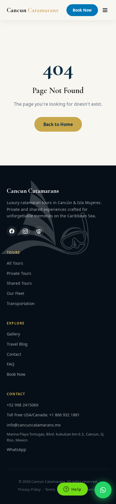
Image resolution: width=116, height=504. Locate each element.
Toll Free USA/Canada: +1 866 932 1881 (43, 414)
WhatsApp (16, 449)
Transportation (21, 303)
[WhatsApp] (103, 489)
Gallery (13, 334)
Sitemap (91, 489)
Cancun (32, 10)
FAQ (10, 364)
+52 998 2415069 (22, 405)
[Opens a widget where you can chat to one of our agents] (72, 490)
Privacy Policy (29, 489)
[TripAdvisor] (39, 231)
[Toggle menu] (105, 10)
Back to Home (58, 124)
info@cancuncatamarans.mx (34, 425)
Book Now (82, 10)
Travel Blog (17, 344)
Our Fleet (15, 293)
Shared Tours (19, 283)
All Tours (15, 263)
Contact (14, 354)
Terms (50, 489)
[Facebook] (12, 231)
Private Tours (19, 273)
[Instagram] (25, 231)
